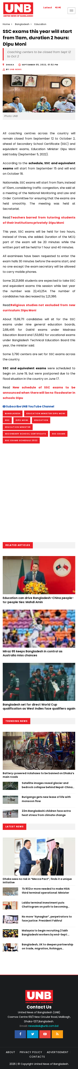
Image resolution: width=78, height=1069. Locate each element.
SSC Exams (58, 433)
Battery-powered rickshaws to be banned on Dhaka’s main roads (38, 775)
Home (6, 24)
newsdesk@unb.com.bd (39, 1026)
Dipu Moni (22, 420)
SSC (7, 420)
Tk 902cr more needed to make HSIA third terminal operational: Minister (46, 891)
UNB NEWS (16, 69)
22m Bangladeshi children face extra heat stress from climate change (46, 813)
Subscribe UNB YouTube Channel (29, 406)
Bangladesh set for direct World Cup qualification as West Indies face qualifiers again (39, 706)
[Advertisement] (39, 494)
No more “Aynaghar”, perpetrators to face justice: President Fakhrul (47, 918)
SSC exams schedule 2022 (21, 440)
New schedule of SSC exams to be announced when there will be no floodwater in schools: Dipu (39, 392)
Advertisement (58, 1052)
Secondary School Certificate (25, 433)
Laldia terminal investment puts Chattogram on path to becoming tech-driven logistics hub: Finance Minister (45, 905)
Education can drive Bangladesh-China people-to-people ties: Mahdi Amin (38, 600)
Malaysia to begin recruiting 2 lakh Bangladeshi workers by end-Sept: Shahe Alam (45, 933)
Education (41, 420)
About (10, 1052)
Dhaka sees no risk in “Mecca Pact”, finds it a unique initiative (37, 880)
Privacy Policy (31, 1052)
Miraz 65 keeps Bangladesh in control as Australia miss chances (32, 653)
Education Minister (17, 427)
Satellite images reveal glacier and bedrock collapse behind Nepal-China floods (47, 785)
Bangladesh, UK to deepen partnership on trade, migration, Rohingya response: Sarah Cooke (47, 947)
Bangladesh (22, 24)
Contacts (37, 1057)
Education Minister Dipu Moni (45, 413)
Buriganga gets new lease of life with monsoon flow (46, 799)
